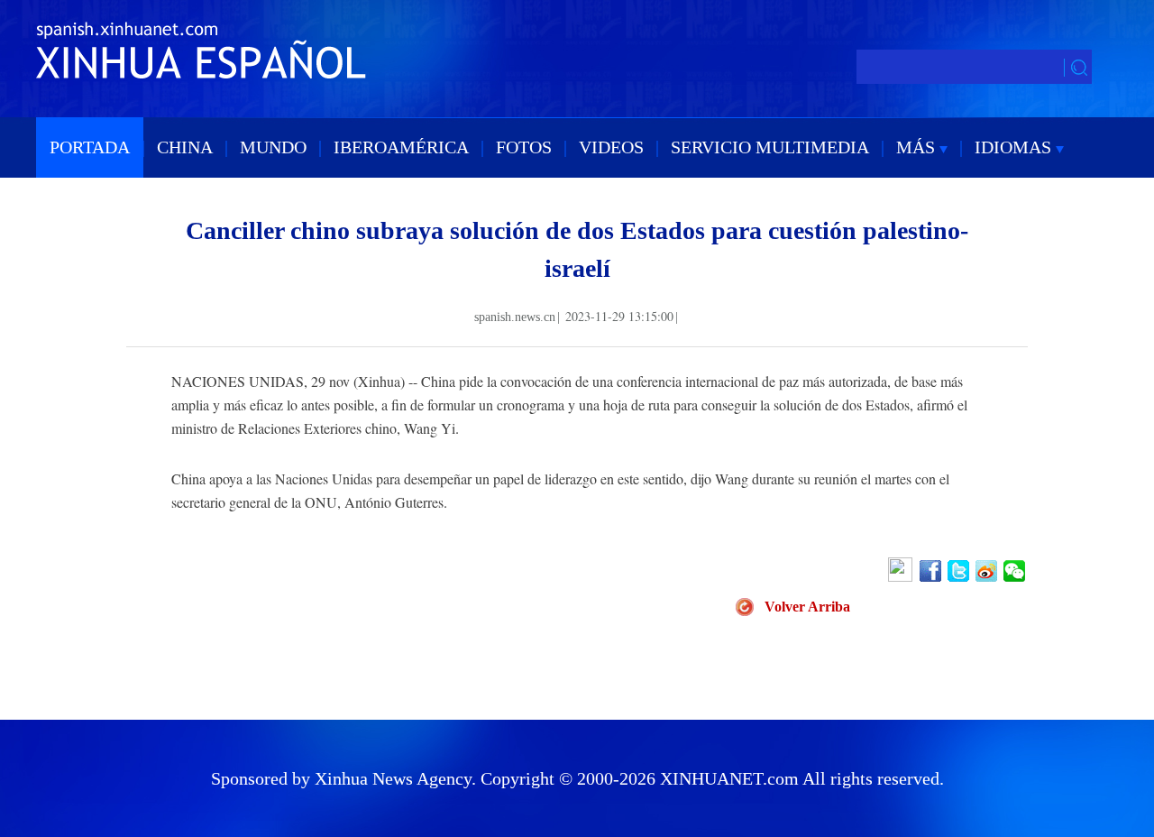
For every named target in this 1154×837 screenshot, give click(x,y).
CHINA (185, 147)
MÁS (917, 147)
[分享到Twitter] (960, 571)
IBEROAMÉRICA (401, 147)
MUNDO (273, 147)
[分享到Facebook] (932, 571)
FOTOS (524, 147)
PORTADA (90, 147)
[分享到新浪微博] (987, 571)
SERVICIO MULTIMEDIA (770, 147)
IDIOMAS (1015, 147)
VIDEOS (611, 147)
